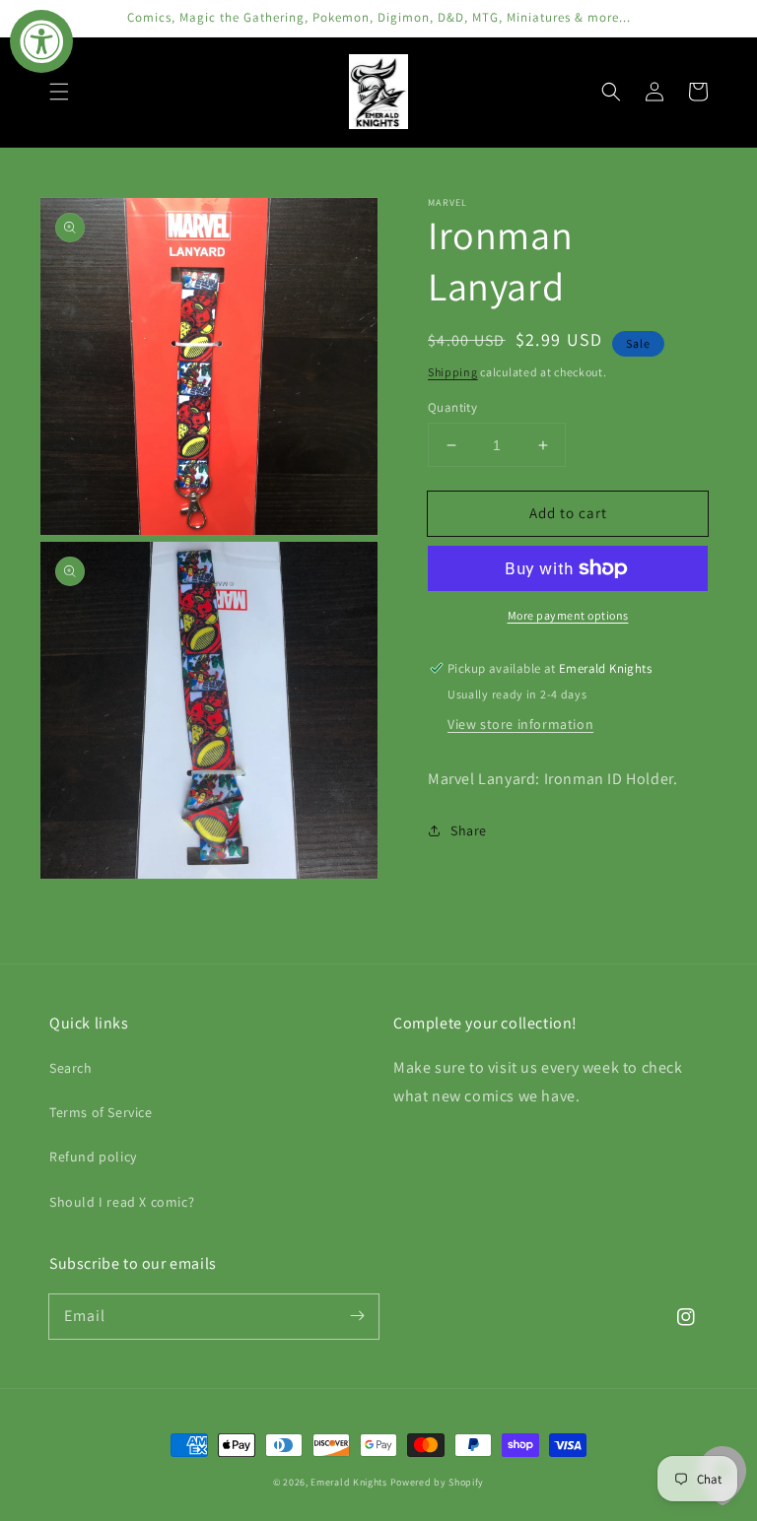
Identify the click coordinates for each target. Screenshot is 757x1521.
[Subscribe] (356, 1316)
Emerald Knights (348, 1482)
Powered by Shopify (437, 1482)
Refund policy (93, 1156)
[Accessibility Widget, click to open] (41, 41)
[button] (59, 91)
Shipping (453, 371)
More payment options (568, 615)
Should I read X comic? (121, 1202)
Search (71, 1068)
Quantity (452, 407)
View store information (520, 724)
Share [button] (468, 830)
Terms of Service (101, 1112)
